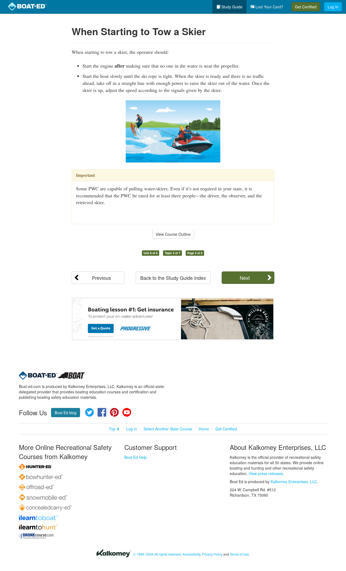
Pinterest (114, 412)
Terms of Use (239, 554)
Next (245, 277)
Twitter (89, 412)
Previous (101, 277)
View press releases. (266, 473)
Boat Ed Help (135, 457)
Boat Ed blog (65, 412)
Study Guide (231, 6)
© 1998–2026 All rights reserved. (157, 554)
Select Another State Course (168, 428)
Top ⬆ (114, 428)
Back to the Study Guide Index (173, 277)
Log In (333, 6)
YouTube (126, 412)
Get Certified (306, 6)
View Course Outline (173, 234)
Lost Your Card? (268, 6)
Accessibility (191, 554)
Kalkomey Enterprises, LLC (294, 481)
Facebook (102, 412)
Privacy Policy (212, 554)
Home (204, 428)
